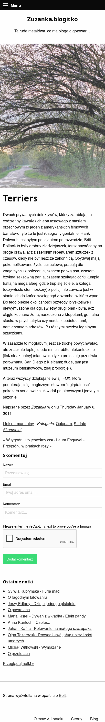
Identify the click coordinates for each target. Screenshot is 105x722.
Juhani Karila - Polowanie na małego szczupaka (50, 628)
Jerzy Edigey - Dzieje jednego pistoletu (41, 603)
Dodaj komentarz (20, 558)
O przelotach (19, 653)
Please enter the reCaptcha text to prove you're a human (47, 526)
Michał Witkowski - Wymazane (34, 647)
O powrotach (19, 609)
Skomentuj (12, 429)
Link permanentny (18, 423)
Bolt (62, 695)
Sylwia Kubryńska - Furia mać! (34, 591)
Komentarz (11, 503)
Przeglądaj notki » (18, 663)
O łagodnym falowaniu (27, 597)
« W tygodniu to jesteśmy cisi (28, 440)
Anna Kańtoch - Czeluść (29, 622)
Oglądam (64, 423)
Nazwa (8, 464)
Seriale (80, 423)
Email (7, 484)
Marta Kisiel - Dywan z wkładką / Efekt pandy (47, 616)
